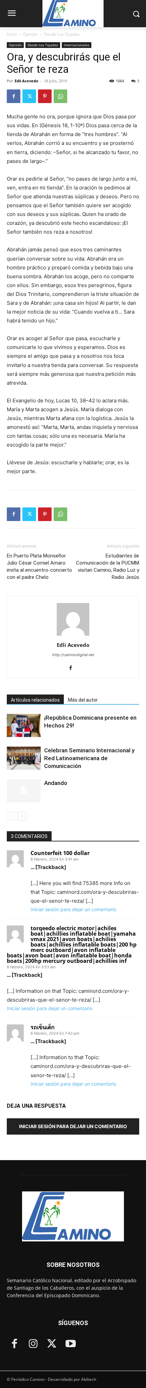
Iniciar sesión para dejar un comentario (73, 909)
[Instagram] (33, 1344)
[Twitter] (29, 96)
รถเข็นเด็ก (43, 1027)
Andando (55, 783)
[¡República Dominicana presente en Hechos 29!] (24, 725)
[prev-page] (11, 816)
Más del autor (83, 700)
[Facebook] (13, 96)
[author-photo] (73, 635)
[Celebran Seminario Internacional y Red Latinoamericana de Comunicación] (24, 758)
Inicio (12, 34)
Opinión (30, 34)
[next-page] (22, 816)
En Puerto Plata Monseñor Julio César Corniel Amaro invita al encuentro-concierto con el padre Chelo (39, 566)
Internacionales (76, 45)
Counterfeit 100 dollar (60, 853)
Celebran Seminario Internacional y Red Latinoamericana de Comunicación (89, 758)
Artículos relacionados (35, 700)
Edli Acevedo (26, 80)
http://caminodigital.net (73, 654)
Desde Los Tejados (62, 34)
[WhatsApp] (60, 96)
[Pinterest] (45, 96)
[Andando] (24, 791)
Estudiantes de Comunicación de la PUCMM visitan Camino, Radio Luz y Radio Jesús (107, 566)
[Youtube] (70, 1344)
